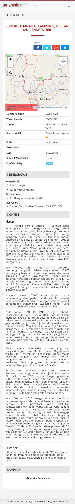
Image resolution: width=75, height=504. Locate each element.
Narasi (10, 221)
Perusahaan (12, 194)
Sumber (11, 448)
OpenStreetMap (51, 107)
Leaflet (37, 107)
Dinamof (63, 501)
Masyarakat (12, 202)
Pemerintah (12, 181)
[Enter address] (10, 72)
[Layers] (63, 61)
